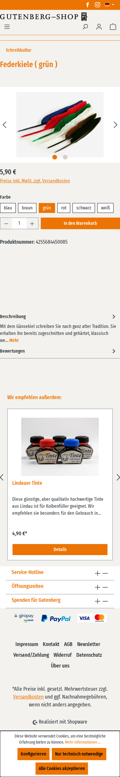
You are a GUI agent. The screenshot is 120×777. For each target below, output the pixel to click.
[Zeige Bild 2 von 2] (65, 157)
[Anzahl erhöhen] (32, 223)
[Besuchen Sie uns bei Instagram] (97, 5)
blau (8, 208)
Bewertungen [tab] (12, 351)
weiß (105, 208)
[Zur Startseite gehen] (60, 16)
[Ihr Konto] (99, 27)
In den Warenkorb (80, 223)
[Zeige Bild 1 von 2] (54, 157)
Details (60, 549)
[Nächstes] (115, 124)
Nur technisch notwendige (79, 754)
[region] (60, 477)
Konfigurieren (33, 754)
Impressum (26, 644)
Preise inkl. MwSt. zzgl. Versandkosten (35, 181)
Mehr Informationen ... (83, 742)
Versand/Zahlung (31, 655)
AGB (68, 644)
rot (63, 208)
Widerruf (63, 655)
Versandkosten (28, 697)
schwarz (83, 208)
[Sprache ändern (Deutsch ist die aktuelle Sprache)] (109, 5)
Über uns (60, 666)
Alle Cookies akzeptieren (62, 768)
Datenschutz (89, 655)
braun (27, 208)
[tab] (58, 328)
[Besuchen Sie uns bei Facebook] (87, 5)
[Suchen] (85, 27)
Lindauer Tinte (27, 483)
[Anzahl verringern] (6, 223)
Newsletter (88, 644)
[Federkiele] (60, 124)
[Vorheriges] (4, 124)
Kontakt (51, 644)
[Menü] (7, 27)
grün (47, 208)
